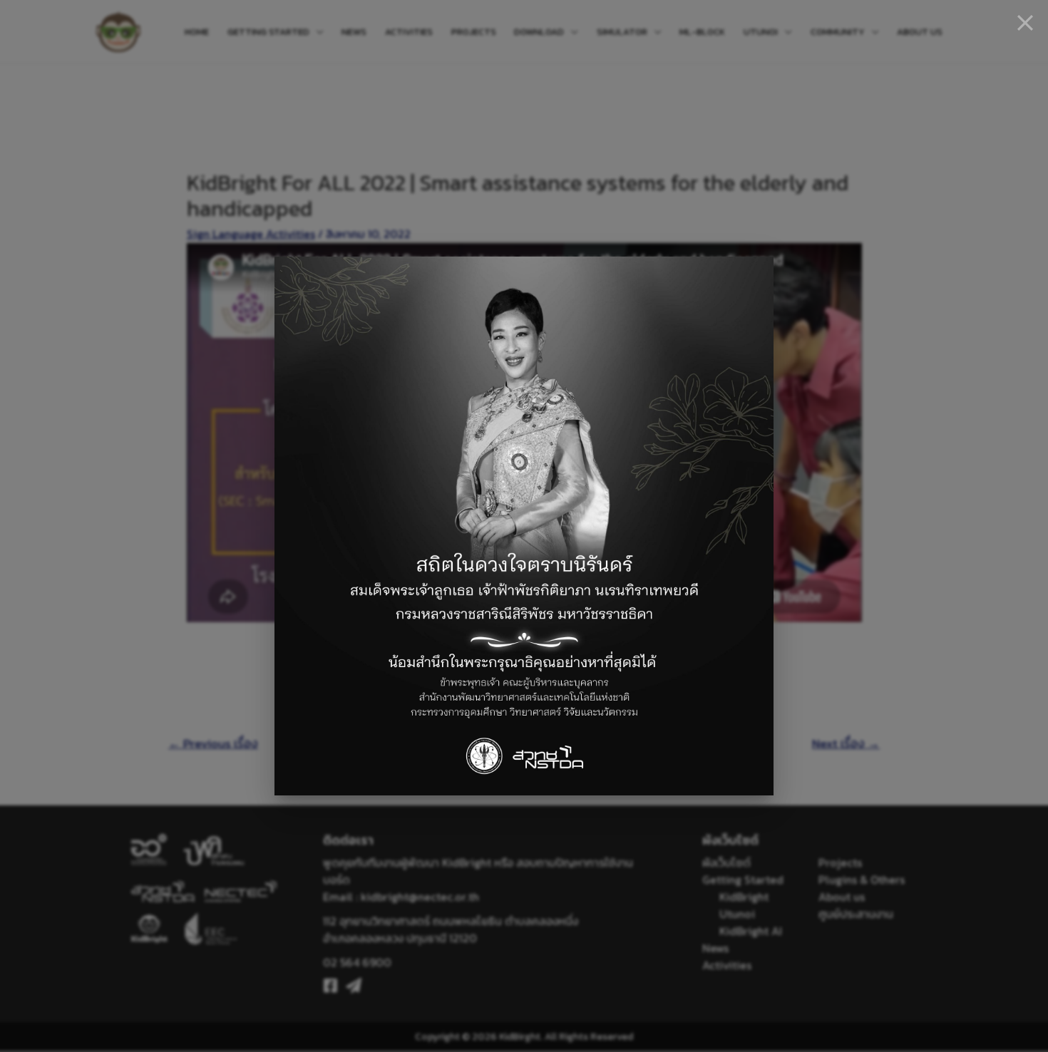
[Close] (1025, 22)
